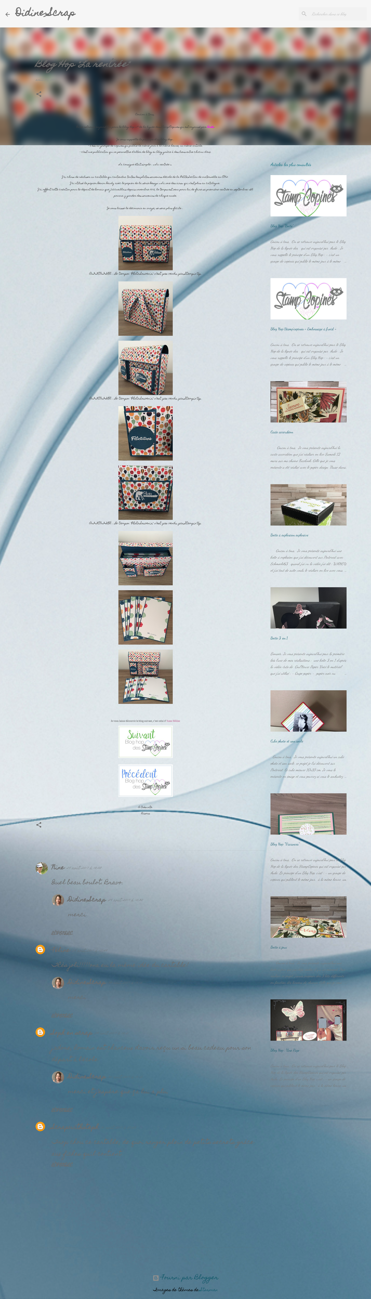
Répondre (62, 934)
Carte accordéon (282, 432)
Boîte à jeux (279, 947)
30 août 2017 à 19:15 (125, 983)
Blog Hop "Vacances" (285, 844)
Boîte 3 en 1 (279, 638)
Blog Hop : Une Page (285, 1050)
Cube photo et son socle (287, 741)
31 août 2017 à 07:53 (118, 1128)
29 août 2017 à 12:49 (89, 951)
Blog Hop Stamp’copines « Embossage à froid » (303, 329)
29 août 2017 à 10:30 (125, 900)
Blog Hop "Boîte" (282, 225)
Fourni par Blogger (188, 1278)
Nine (58, 868)
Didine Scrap (45, 13)
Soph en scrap (72, 1033)
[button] (39, 95)
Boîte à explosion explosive (289, 535)
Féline (61, 950)
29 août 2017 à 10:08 (84, 868)
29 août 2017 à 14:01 (112, 1033)
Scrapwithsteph (75, 1127)
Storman (209, 1290)
